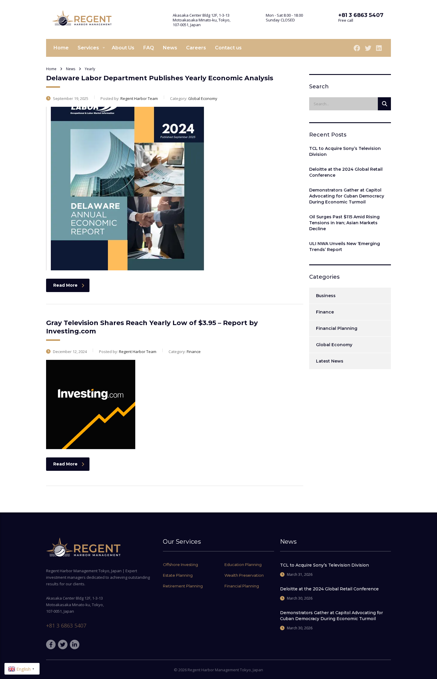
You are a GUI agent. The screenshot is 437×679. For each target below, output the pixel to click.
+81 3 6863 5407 (66, 625)
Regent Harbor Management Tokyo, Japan (225, 669)
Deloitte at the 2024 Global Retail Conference (346, 172)
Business (326, 295)
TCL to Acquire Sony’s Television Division (345, 151)
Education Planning (243, 564)
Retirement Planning (183, 586)
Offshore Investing (180, 564)
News (170, 48)
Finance (325, 312)
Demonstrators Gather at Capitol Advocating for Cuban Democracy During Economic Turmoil (346, 196)
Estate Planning (178, 575)
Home (61, 48)
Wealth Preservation (244, 575)
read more (65, 285)
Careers (196, 48)
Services (88, 48)
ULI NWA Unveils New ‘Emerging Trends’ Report (344, 246)
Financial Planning (336, 328)
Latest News (329, 361)
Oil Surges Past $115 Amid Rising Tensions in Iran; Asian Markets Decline (344, 222)
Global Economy (334, 344)
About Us (123, 48)
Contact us (228, 48)
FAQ (148, 48)
